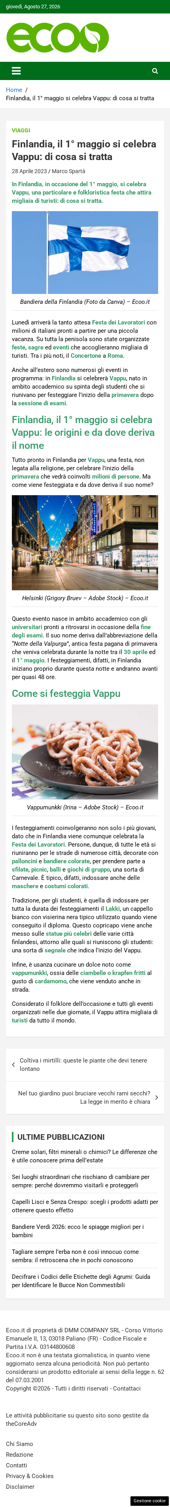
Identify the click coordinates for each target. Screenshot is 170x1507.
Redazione (19, 1454)
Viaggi (21, 130)
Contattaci (127, 1388)
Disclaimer (20, 1486)
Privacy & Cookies (30, 1476)
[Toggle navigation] (16, 71)
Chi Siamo (19, 1444)
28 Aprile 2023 (29, 171)
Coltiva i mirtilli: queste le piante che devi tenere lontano (83, 1064)
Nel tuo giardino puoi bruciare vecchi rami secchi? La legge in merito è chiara (84, 1097)
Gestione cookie (150, 1500)
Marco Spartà (68, 171)
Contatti (16, 1465)
